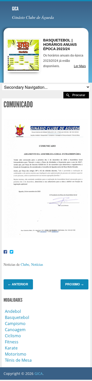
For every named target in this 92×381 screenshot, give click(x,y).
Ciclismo (13, 336)
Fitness (11, 342)
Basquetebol (17, 317)
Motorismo (15, 354)
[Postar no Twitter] (11, 251)
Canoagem (15, 329)
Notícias (37, 264)
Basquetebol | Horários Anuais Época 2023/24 (60, 44)
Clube (25, 264)
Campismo (15, 323)
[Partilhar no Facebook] (5, 251)
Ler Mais (80, 66)
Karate (11, 348)
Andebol (13, 311)
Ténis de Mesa (18, 360)
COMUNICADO (18, 104)
